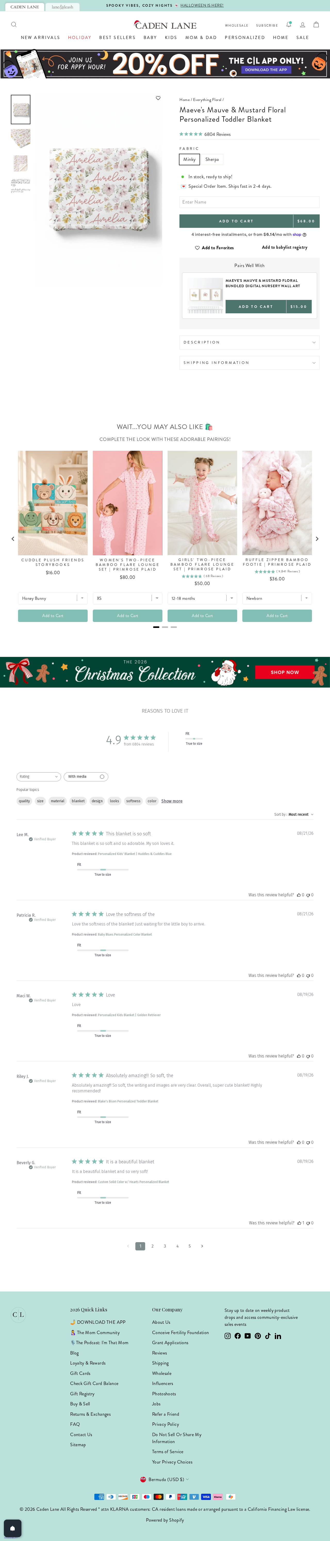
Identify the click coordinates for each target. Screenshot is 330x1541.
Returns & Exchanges (90, 1414)
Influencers (162, 1383)
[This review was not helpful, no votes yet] (308, 894)
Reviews (159, 1353)
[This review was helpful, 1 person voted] (299, 1222)
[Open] (12, 1528)
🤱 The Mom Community (95, 1332)
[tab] (24, 7)
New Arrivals (40, 38)
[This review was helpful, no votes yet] (299, 894)
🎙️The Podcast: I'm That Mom (99, 1342)
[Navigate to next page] (202, 1246)
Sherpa (212, 159)
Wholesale (237, 26)
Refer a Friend (165, 1414)
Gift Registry (82, 1393)
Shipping (160, 1363)
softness (133, 801)
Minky (189, 159)
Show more (172, 801)
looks (114, 801)
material (57, 801)
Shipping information (217, 362)
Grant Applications (170, 1342)
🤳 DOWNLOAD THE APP (98, 1322)
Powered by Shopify (165, 1520)
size (40, 801)
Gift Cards (80, 1373)
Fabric (189, 148)
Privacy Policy (165, 1424)
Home (281, 38)
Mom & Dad (201, 38)
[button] (98, 98)
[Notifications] (288, 24)
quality (24, 801)
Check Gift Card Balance (94, 1383)
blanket (78, 801)
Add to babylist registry (285, 247)
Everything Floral (207, 100)
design (97, 801)
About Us (161, 1322)
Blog (74, 1353)
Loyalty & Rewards (87, 1363)
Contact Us (81, 1434)
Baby (150, 38)
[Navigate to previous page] (128, 1246)
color (152, 801)
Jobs (156, 1403)
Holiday (80, 38)
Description (202, 342)
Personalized (245, 38)
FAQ (75, 1424)
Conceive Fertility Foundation (180, 1332)
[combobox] (38, 776)
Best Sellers (117, 38)
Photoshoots (164, 1393)
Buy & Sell (80, 1403)
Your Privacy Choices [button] (172, 1462)
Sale (302, 38)
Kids (171, 38)
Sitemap (78, 1444)
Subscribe (267, 26)
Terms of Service (168, 1451)
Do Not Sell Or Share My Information (176, 1438)
